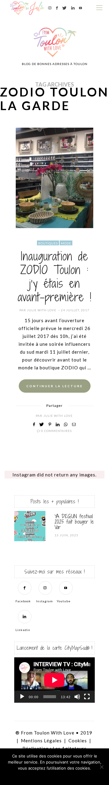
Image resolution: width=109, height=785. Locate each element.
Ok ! (38, 776)
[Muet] (77, 697)
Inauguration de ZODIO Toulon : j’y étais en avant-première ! (54, 276)
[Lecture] (22, 697)
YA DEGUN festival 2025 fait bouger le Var (74, 522)
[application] (54, 680)
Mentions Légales (41, 740)
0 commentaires (56, 431)
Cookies (77, 740)
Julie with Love (41, 310)
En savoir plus (71, 776)
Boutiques (48, 243)
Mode (66, 243)
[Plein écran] (87, 697)
